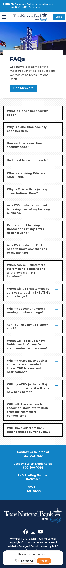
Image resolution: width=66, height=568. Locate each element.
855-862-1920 (33, 455)
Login (58, 17)
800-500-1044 (33, 467)
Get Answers (23, 88)
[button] (4, 17)
